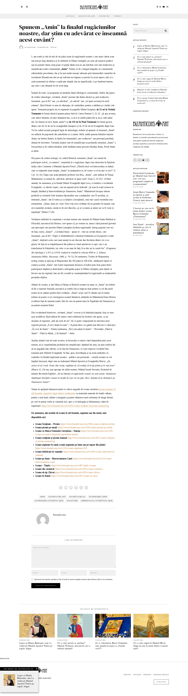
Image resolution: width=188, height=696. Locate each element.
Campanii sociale (161, 675)
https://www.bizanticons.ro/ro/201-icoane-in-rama (74, 476)
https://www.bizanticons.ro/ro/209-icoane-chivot (77, 472)
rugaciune (72, 501)
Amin (42, 497)
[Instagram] (160, 6)
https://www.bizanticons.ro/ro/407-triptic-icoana (73, 465)
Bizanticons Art (57, 497)
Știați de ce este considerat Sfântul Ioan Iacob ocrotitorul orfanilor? (152, 91)
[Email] (167, 6)
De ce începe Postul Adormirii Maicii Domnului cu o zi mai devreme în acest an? (152, 100)
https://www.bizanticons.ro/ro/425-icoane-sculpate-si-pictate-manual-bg (75, 406)
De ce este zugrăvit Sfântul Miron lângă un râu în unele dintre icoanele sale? (151, 81)
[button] (166, 31)
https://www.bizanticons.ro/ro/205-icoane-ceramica (79, 469)
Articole (70, 16)
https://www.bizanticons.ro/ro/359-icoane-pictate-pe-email (85, 427)
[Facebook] (157, 6)
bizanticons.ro (77, 497)
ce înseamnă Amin (98, 497)
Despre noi (104, 16)
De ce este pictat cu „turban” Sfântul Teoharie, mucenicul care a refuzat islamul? (152, 59)
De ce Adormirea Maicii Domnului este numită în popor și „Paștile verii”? (151, 70)
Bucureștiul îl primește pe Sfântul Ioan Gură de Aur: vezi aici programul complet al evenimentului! (144, 178)
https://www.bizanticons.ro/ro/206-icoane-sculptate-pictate (88, 424)
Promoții (147, 675)
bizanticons (59, 515)
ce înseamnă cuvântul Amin (49, 501)
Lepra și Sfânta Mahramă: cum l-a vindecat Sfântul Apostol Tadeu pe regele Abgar (152, 48)
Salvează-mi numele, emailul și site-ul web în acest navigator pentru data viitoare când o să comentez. (73, 579)
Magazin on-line (87, 16)
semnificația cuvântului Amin (97, 501)
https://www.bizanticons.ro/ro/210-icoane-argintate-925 (61, 448)
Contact (118, 16)
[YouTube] (163, 6)
